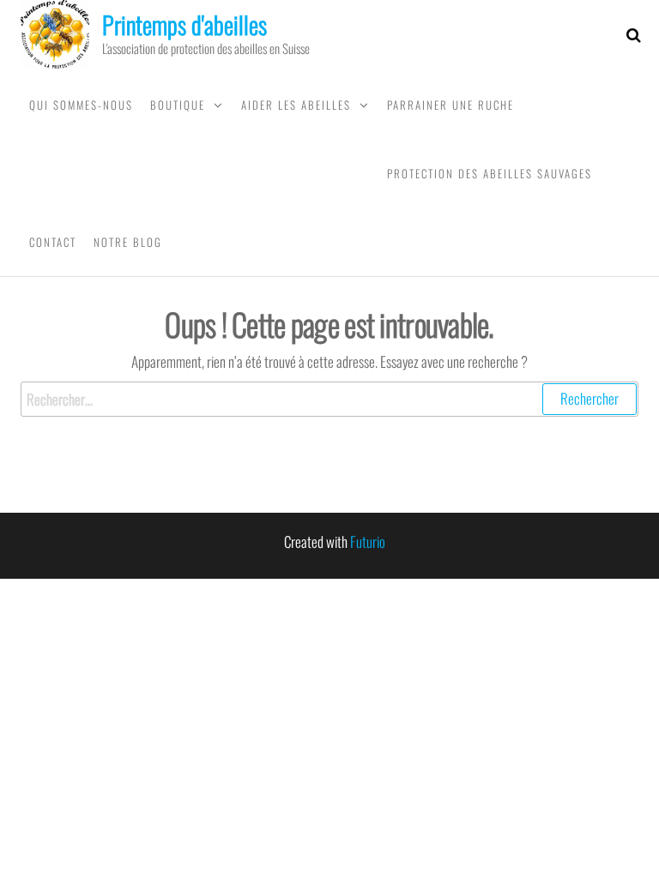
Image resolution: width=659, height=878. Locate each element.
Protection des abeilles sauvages (489, 173)
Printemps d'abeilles (184, 24)
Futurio (367, 541)
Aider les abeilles (296, 104)
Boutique (177, 104)
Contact (52, 241)
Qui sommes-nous (81, 104)
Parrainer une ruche (450, 104)
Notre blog (128, 241)
